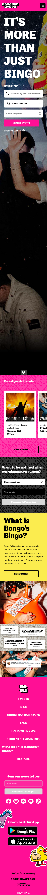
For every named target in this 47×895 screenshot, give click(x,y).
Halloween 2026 (23, 730)
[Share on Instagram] (16, 801)
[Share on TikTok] (38, 801)
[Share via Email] (23, 801)
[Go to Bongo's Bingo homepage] (23, 5)
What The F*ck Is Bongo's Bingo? (20, 748)
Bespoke (23, 758)
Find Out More (21, 573)
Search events (21, 123)
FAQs (23, 722)
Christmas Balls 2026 (23, 714)
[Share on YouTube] (31, 801)
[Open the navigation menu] (42, 5)
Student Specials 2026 (23, 738)
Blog (23, 707)
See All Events (21, 449)
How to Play (23, 892)
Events (23, 699)
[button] (23, 104)
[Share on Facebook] (8, 801)
